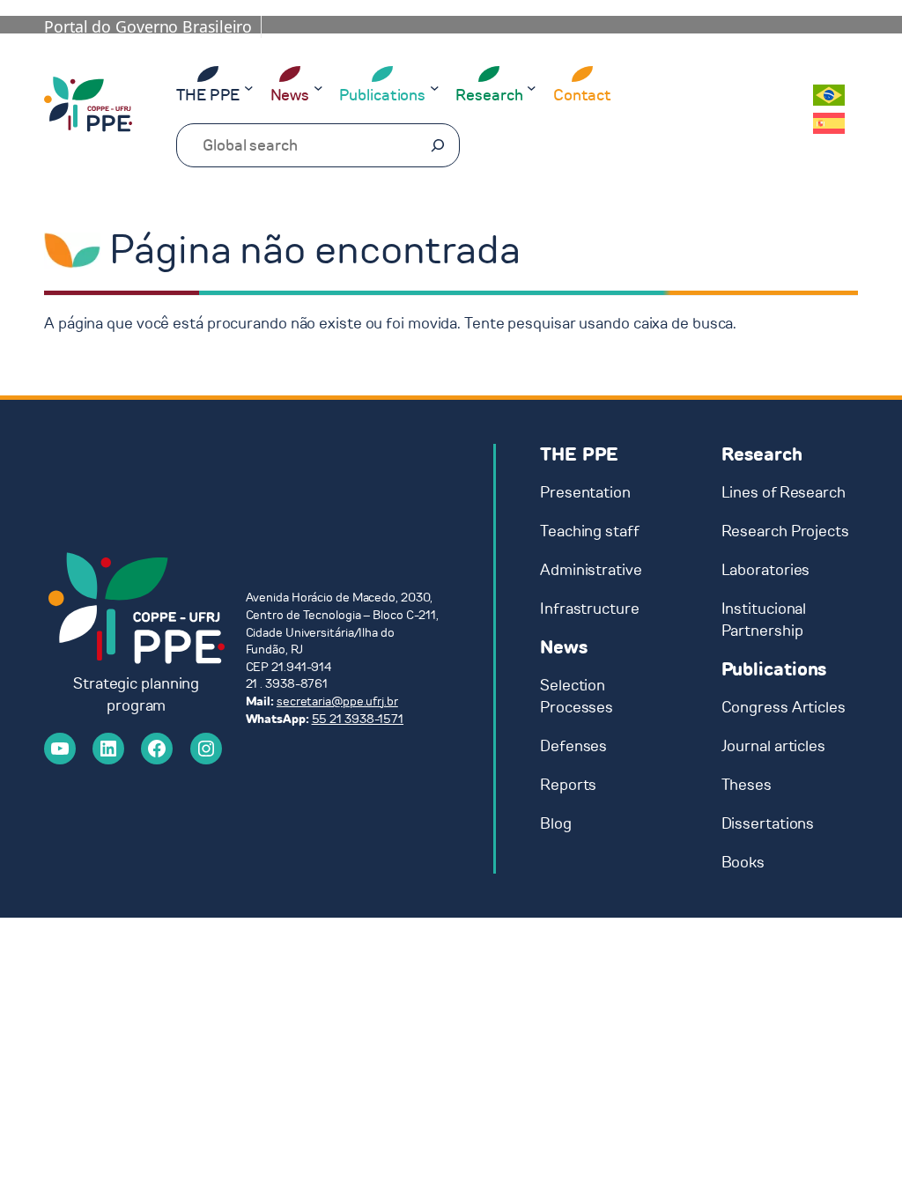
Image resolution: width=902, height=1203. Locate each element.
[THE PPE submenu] (249, 87)
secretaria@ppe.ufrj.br (337, 701)
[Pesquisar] (437, 145)
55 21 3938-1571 (358, 719)
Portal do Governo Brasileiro (148, 26)
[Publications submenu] (435, 87)
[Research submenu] (531, 87)
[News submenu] (318, 87)
